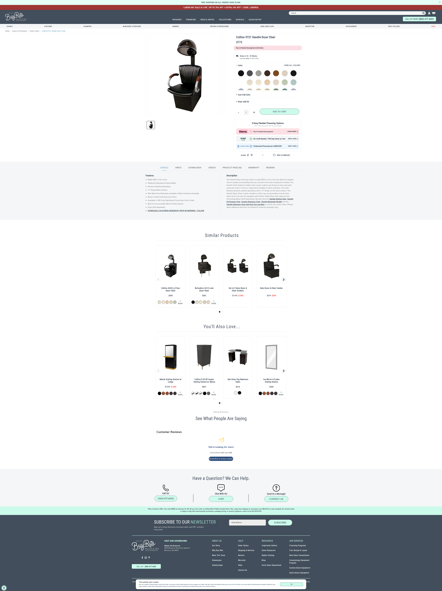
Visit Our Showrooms (175, 540)
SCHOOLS (240, 20)
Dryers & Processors (219, 26)
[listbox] (268, 79)
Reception (309, 26)
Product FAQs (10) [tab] (232, 168)
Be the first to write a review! (221, 459)
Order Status (243, 545)
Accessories (351, 26)
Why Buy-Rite (217, 550)
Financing (191, 20)
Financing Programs (297, 545)
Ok (291, 584)
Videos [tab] (212, 168)
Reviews (270, 168)
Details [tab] (164, 168)
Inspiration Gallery (269, 545)
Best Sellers (394, 26)
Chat (221, 499)
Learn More (291, 132)
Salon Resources (268, 550)
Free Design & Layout (298, 550)
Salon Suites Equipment (299, 573)
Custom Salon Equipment (299, 568)
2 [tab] (222, 312)
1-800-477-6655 (166, 498)
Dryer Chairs (35, 31)
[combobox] (357, 13)
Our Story (216, 545)
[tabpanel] (221, 195)
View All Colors (292, 65)
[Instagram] (145, 557)
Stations (48, 26)
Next (284, 279)
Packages (177, 20)
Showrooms (216, 560)
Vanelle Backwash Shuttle (271, 201)
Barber (176, 26)
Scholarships (217, 565)
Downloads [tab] (194, 168)
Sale (433, 26)
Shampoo (87, 26)
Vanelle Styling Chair (277, 199)
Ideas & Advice (207, 20)
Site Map (135, 582)
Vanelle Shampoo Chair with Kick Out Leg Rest (246, 204)
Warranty (242, 560)
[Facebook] (142, 557)
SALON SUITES (255, 20)
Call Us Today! (419, 19)
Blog (263, 560)
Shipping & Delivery (246, 550)
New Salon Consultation (299, 555)
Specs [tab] (178, 168)
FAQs (240, 565)
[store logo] (16, 16)
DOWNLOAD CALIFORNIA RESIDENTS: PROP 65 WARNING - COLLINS (176, 210)
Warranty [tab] (253, 168)
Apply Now (292, 139)
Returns (241, 555)
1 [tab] (219, 312)
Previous (158, 279)
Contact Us (276, 499)
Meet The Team (218, 555)
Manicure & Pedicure (132, 26)
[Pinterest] (149, 557)
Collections (225, 20)
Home (7, 31)
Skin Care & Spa (267, 26)
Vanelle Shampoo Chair (250, 201)
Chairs (10, 26)
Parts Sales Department (271, 565)
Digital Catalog (268, 555)
